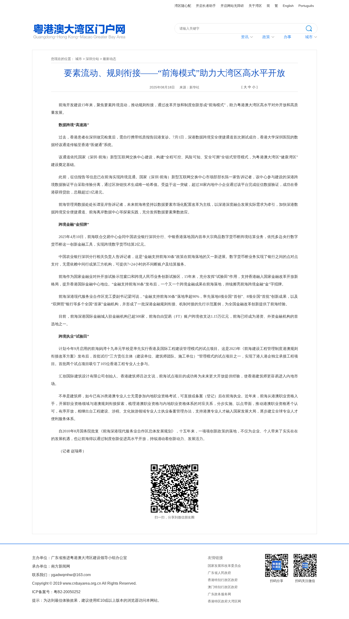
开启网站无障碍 (232, 6)
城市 (78, 59)
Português (306, 6)
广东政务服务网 (219, 594)
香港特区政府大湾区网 (224, 601)
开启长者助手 (206, 6)
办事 (287, 37)
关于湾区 (255, 6)
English (288, 6)
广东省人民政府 (219, 573)
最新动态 (109, 59)
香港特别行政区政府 (223, 580)
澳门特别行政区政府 (223, 587)
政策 (266, 37)
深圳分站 (92, 59)
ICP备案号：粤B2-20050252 (56, 592)
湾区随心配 (182, 6)
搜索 (311, 27)
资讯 (245, 37)
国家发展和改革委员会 (224, 566)
